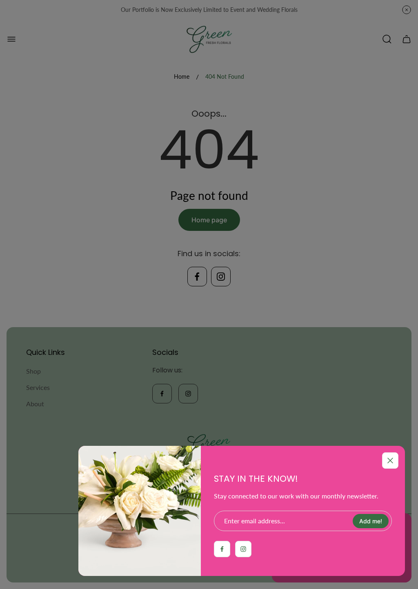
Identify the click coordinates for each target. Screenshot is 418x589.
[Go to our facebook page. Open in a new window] (222, 549)
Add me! (370, 521)
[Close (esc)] (390, 460)
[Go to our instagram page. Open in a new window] (243, 549)
